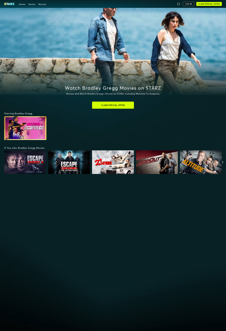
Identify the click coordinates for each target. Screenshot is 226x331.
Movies (42, 4)
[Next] (222, 162)
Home (22, 4)
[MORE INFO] (25, 162)
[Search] (178, 4)
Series (31, 4)
